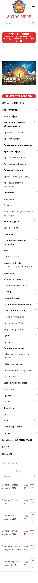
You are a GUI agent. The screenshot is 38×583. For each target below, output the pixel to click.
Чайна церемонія (13, 426)
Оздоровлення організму (16, 285)
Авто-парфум (10, 116)
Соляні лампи (10, 376)
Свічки (7, 342)
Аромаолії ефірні (12, 151)
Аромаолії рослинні (14, 170)
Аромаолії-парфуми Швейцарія (13, 184)
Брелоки (8, 205)
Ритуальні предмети (14, 329)
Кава (6, 250)
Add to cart (32, 487)
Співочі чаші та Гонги (15, 382)
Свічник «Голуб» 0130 (10, 502)
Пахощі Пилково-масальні (18, 304)
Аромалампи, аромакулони (18, 145)
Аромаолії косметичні (15, 157)
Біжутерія (9, 192)
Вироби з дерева (12, 221)
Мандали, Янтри (12, 256)
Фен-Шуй (9, 407)
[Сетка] (16, 471)
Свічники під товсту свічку (18, 370)
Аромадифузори (12, 138)
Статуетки (9, 389)
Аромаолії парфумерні (15, 163)
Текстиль (8, 401)
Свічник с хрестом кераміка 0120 (11, 563)
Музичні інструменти (14, 279)
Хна (6, 414)
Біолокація (9, 198)
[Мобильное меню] (33, 7)
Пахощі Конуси (12, 297)
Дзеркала (9, 234)
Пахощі (7, 291)
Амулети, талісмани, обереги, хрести (14, 124)
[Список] (21, 471)
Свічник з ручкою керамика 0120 (10, 532)
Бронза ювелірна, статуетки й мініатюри (18, 213)
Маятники (9, 272)
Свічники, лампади (14, 348)
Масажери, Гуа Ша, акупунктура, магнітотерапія (18, 264)
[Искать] (33, 22)
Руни (6, 335)
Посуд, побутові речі (14, 316)
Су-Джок (8, 395)
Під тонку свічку (14, 363)
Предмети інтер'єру (13, 323)
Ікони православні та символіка (15, 242)
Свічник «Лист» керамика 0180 (10, 517)
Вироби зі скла (11, 227)
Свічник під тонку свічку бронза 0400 (11, 548)
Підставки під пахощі (15, 310)
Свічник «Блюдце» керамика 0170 (11, 486)
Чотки (7, 433)
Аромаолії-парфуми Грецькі (17, 176)
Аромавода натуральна (15, 132)
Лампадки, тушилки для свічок (17, 356)
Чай (6, 420)
